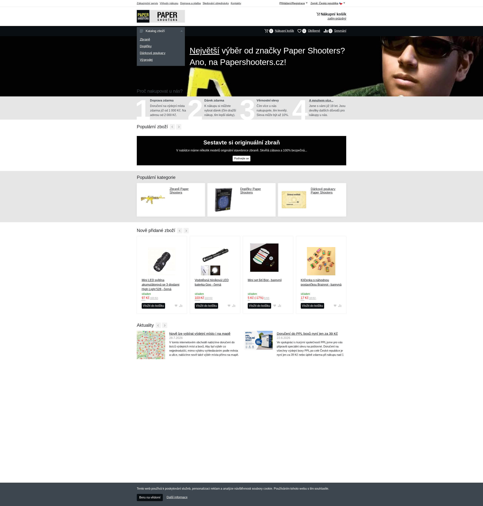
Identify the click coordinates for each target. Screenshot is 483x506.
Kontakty (236, 3)
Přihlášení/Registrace (292, 3)
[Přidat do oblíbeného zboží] (176, 305)
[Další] (178, 127)
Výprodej (146, 60)
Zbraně (145, 39)
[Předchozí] (172, 127)
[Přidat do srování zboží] (180, 305)
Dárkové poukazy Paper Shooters (323, 190)
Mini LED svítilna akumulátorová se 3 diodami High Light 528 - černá (160, 285)
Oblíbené (311, 31)
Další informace (177, 497)
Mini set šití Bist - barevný (265, 280)
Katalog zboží (155, 31)
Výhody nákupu (169, 3)
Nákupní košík (282, 31)
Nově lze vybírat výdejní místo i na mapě (199, 334)
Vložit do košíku (153, 305)
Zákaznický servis (147, 3)
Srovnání (338, 31)
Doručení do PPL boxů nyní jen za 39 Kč (307, 334)
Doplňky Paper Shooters (250, 190)
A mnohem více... (321, 100)
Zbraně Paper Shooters (179, 190)
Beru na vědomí (149, 497)
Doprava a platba (190, 3)
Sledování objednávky (216, 3)
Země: (324, 3)
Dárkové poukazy (152, 53)
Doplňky (146, 46)
